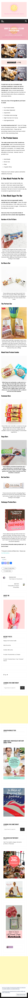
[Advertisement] (14, 709)
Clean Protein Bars (9, 568)
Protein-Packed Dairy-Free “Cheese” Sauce (13, 659)
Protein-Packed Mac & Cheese (11, 654)
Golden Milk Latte (8, 650)
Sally (19, 62)
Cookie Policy (7, 992)
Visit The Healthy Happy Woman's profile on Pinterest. (12, 843)
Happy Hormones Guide (9, 640)
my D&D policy (5, 553)
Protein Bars (7, 571)
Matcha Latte (7, 645)
